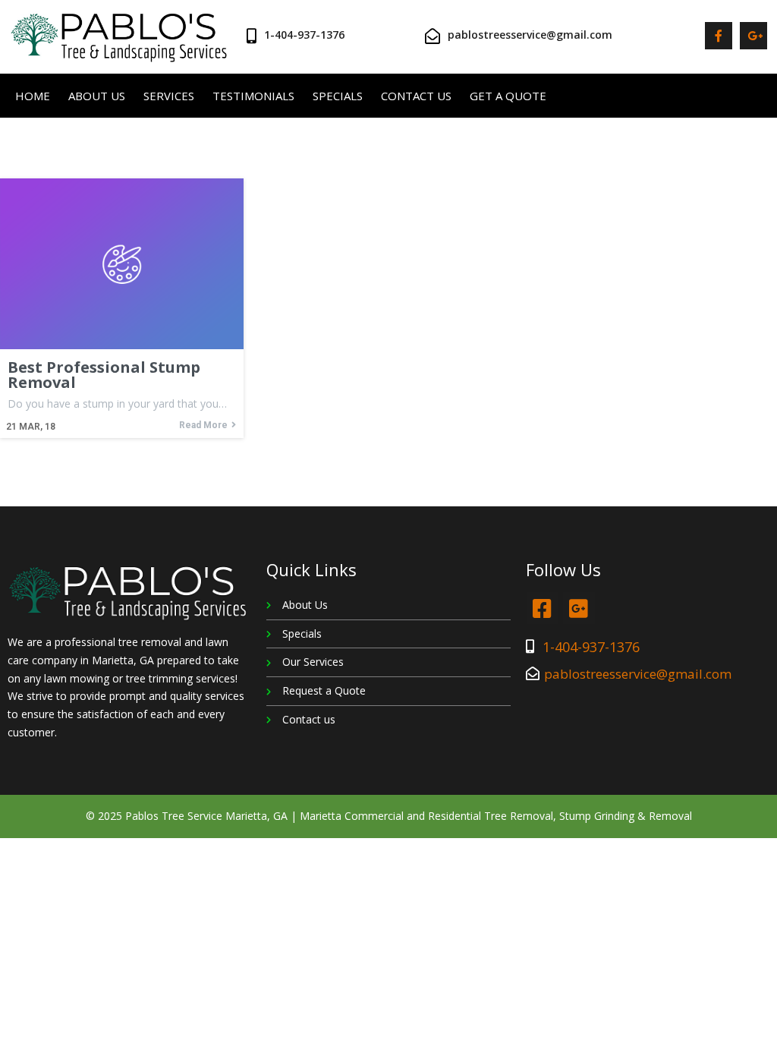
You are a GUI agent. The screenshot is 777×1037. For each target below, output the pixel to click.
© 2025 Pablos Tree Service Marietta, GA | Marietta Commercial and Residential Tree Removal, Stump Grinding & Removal (389, 815)
